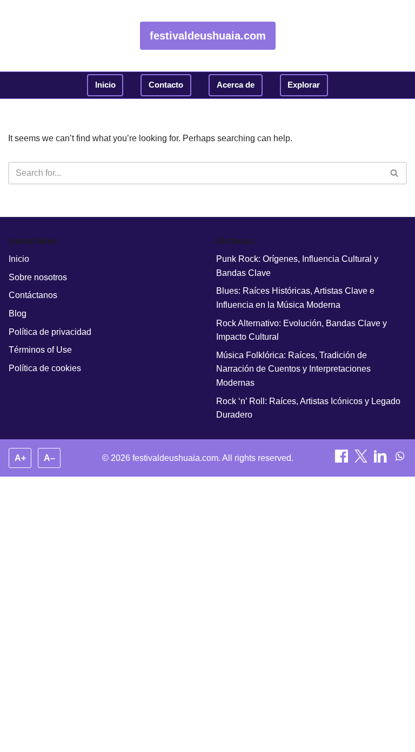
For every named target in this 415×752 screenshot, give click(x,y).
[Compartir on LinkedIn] (381, 459)
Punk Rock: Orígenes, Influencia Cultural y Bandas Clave (297, 266)
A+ (20, 458)
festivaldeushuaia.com (208, 36)
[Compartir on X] (362, 459)
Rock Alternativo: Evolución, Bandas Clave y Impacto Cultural (301, 330)
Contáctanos (33, 295)
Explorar (303, 84)
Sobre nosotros (38, 277)
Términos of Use (40, 349)
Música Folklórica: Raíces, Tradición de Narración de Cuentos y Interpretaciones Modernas (293, 369)
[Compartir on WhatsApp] (399, 459)
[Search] (395, 173)
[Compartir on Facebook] (342, 459)
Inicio (105, 84)
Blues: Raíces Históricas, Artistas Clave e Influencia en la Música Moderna (295, 297)
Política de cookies (45, 368)
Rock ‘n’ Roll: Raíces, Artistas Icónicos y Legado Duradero (308, 408)
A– (49, 458)
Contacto (166, 84)
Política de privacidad (50, 332)
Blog (17, 313)
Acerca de (236, 84)
